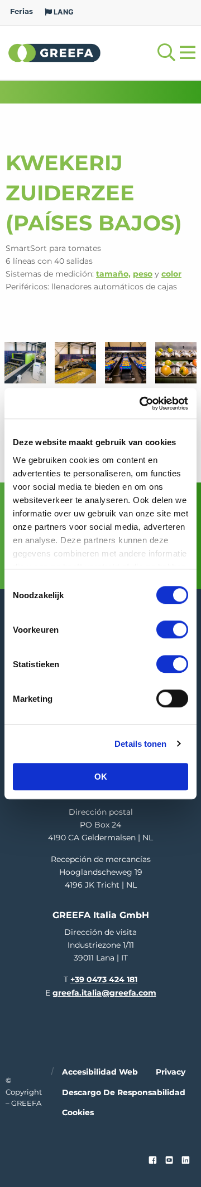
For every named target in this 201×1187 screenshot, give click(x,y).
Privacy (170, 1072)
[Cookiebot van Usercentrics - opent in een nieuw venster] (141, 403)
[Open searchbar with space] (166, 52)
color (171, 274)
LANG (63, 12)
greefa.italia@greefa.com (104, 993)
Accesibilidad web (100, 1072)
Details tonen (140, 743)
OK (100, 776)
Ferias (21, 11)
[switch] (172, 629)
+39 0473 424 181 (103, 979)
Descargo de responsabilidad (123, 1092)
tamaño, (113, 274)
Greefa (55, 52)
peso (142, 274)
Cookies (78, 1112)
